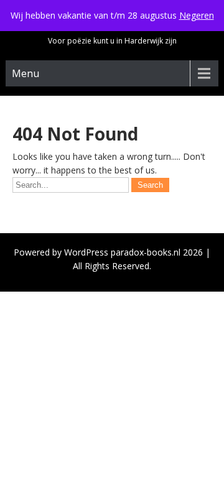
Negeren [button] (196, 15)
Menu (25, 73)
